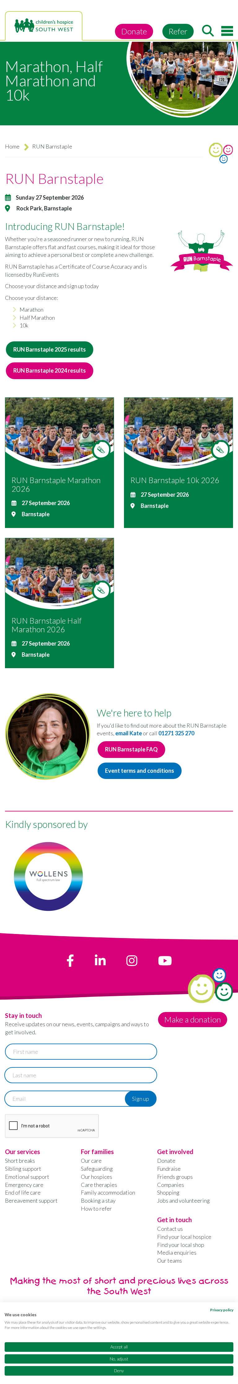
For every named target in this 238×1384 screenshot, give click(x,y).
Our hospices (96, 1176)
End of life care (23, 1192)
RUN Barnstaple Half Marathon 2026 (46, 625)
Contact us (170, 1228)
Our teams (169, 1260)
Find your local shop (180, 1244)
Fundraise (169, 1168)
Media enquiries (176, 1252)
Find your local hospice (184, 1236)
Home (12, 146)
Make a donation (192, 1019)
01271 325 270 (176, 733)
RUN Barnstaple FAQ (131, 749)
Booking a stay (98, 1200)
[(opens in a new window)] (70, 960)
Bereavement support (31, 1200)
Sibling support (23, 1168)
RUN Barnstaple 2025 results (49, 349)
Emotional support (27, 1176)
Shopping (168, 1192)
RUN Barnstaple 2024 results (49, 370)
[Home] (44, 25)
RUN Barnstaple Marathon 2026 (56, 484)
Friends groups (175, 1176)
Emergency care (24, 1184)
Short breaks (20, 1160)
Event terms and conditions (139, 770)
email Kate (128, 733)
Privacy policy (221, 1310)
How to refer (96, 1208)
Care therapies (99, 1184)
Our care (91, 1160)
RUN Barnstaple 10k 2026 (174, 480)
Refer (178, 31)
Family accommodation (108, 1192)
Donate (134, 31)
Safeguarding (97, 1168)
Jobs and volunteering (183, 1200)
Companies (170, 1184)
